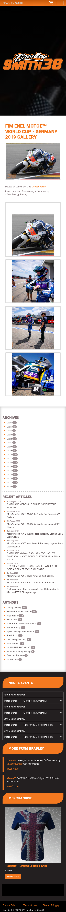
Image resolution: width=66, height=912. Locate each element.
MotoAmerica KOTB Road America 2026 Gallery (30, 575)
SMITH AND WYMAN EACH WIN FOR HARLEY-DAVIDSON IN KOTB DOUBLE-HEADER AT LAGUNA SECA (33, 556)
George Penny (39, 186)
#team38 (11, 760)
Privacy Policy (10, 905)
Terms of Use (30, 905)
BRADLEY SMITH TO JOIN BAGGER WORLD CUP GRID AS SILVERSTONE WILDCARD (32, 567)
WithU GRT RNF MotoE (20, 647)
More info (13, 876)
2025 (9, 426)
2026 (9, 422)
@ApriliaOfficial (15, 763)
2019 (9, 450)
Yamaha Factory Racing (20, 651)
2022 (9, 438)
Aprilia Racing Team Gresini (22, 631)
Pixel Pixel (14, 635)
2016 (9, 462)
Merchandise (20, 798)
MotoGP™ (14, 619)
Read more (12, 768)
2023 (9, 434)
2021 (9, 442)
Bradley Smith (13, 3)
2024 (9, 430)
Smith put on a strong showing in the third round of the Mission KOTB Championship (33, 590)
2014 (9, 470)
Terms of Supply (51, 905)
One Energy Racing (18, 639)
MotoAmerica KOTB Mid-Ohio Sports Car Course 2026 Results (33, 525)
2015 (9, 466)
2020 (9, 446)
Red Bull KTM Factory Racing (23, 623)
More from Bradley (26, 748)
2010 (9, 486)
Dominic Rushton (17, 655)
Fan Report (14, 659)
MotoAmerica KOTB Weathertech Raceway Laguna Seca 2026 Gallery (35, 535)
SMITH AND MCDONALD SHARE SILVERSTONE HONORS (31, 506)
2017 (9, 458)
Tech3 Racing (15, 627)
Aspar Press (15, 643)
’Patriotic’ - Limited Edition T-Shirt (26, 866)
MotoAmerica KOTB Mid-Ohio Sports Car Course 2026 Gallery (33, 515)
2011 (9, 482)
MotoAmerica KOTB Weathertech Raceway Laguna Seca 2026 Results (35, 545)
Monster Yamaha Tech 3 (21, 611)
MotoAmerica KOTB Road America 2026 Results (30, 582)
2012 (9, 478)
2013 (9, 474)
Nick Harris (15, 615)
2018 (9, 454)
